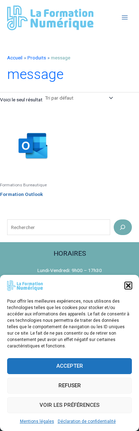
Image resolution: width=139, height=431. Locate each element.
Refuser (69, 385)
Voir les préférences (69, 405)
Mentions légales (37, 421)
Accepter (69, 366)
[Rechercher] (123, 227)
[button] (128, 285)
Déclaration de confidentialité (87, 421)
